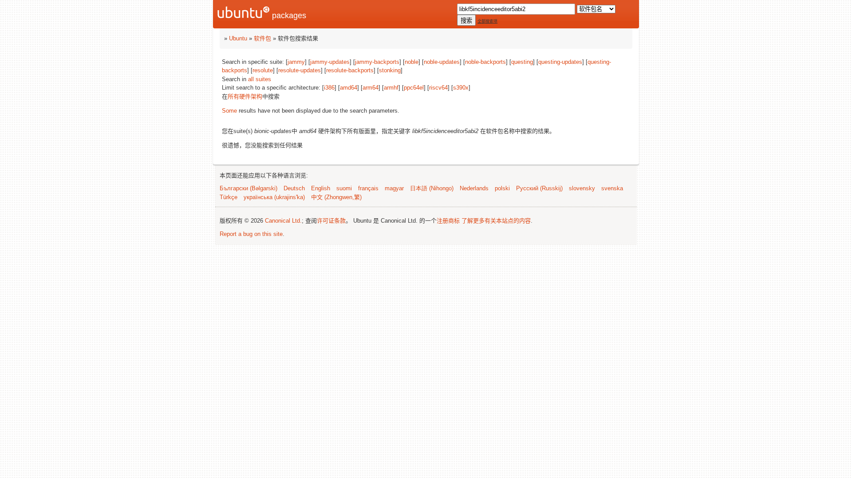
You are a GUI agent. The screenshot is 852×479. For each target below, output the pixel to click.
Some (229, 110)
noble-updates (442, 62)
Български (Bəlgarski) (248, 188)
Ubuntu (238, 38)
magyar (394, 188)
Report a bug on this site (251, 234)
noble (411, 62)
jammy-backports (377, 62)
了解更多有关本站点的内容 (496, 220)
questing (522, 62)
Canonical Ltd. (283, 220)
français (368, 188)
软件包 (262, 38)
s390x (461, 87)
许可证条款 (331, 220)
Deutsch (294, 188)
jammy (296, 62)
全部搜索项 (487, 21)
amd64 (348, 87)
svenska (612, 188)
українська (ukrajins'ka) (274, 197)
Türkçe (228, 197)
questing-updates (560, 62)
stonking (390, 70)
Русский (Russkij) (539, 188)
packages (288, 15)
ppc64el (414, 87)
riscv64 (438, 87)
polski (502, 188)
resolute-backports (350, 70)
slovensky (582, 188)
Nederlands (474, 188)
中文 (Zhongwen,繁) (336, 197)
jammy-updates (330, 62)
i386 (329, 87)
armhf (391, 87)
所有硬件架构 (245, 96)
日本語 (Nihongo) (432, 188)
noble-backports (485, 62)
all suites (259, 79)
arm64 (371, 87)
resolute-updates (299, 70)
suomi (344, 188)
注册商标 (448, 220)
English (320, 188)
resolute (262, 70)
